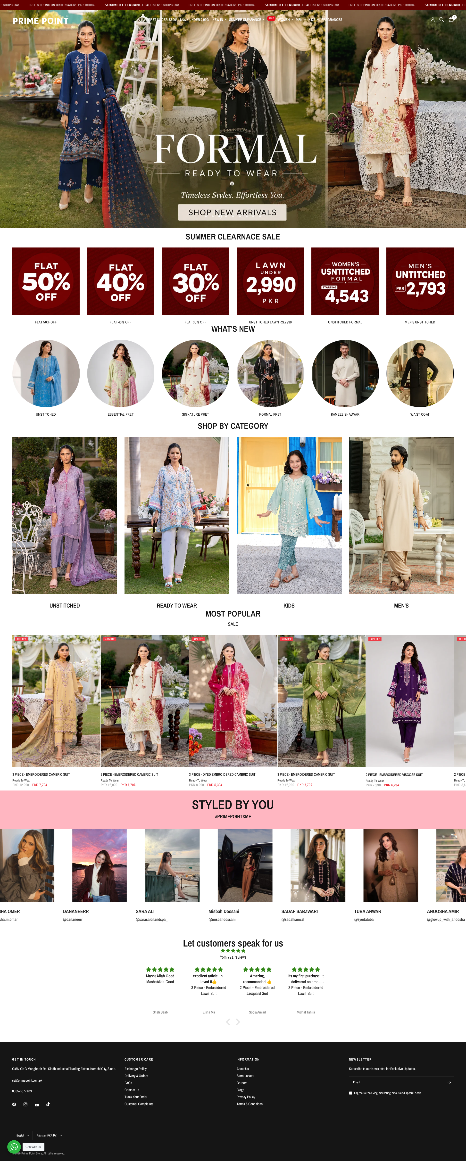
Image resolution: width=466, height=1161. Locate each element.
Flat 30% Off (196, 322)
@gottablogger (333, 919)
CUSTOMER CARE (139, 1059)
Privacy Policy (246, 1096)
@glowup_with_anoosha (268, 919)
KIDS (311, 19)
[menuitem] (163, 19)
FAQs (128, 1082)
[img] (233, 950)
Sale (233, 624)
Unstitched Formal (345, 322)
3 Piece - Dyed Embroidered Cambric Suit (222, 774)
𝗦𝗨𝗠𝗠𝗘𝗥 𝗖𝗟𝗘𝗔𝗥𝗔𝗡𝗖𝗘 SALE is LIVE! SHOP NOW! (185, 5)
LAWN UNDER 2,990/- (195, 19)
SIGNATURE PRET (195, 414)
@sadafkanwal (115, 919)
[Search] (441, 19)
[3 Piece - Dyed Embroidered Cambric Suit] (233, 701)
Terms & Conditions (250, 1103)
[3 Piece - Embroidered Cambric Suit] (56, 701)
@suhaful (402, 919)
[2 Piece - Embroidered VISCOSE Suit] (410, 701)
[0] (450, 19)
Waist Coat (420, 414)
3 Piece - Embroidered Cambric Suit (41, 774)
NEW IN (217, 19)
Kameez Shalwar (345, 414)
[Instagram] (29, 1104)
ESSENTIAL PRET (121, 414)
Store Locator (245, 1075)
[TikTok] (51, 1104)
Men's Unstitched (420, 322)
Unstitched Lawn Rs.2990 (270, 322)
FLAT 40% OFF (121, 322)
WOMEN (284, 19)
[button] (229, 1022)
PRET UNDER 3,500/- (163, 19)
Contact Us (132, 1089)
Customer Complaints (139, 1103)
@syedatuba (186, 919)
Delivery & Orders (136, 1075)
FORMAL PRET (270, 414)
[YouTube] (40, 1105)
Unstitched (46, 414)
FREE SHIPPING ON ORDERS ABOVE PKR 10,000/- (105, 5)
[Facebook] (17, 1104)
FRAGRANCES (331, 19)
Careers (242, 1082)
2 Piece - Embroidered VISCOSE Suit (394, 774)
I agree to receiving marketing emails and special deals (387, 1093)
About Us (243, 1068)
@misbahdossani (44, 919)
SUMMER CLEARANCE (245, 19)
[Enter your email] (449, 1082)
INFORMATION (248, 1059)
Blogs (240, 1089)
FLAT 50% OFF (46, 322)
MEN (299, 19)
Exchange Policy (136, 1068)
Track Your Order (136, 1096)
